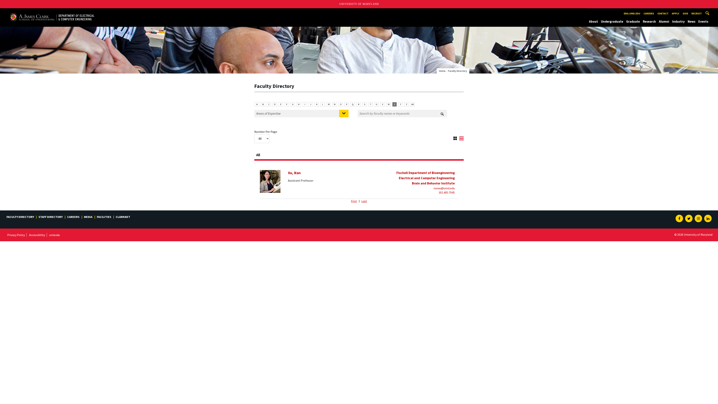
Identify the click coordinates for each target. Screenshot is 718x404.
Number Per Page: (265, 132)
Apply (675, 13)
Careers (649, 13)
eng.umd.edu (632, 13)
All (412, 104)
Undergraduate (612, 21)
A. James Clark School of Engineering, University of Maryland (51, 12)
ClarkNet (123, 217)
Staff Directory (51, 217)
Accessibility (37, 235)
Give (685, 13)
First (354, 201)
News (691, 21)
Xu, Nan (294, 172)
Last (364, 201)
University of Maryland (359, 4)
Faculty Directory (20, 217)
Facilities (104, 217)
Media (88, 217)
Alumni (664, 21)
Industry (678, 21)
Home (442, 71)
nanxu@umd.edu (444, 188)
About (593, 21)
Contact (662, 13)
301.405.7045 (447, 192)
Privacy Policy (16, 235)
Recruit (696, 13)
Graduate (633, 21)
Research (649, 21)
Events (703, 21)
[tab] (359, 154)
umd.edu (54, 235)
